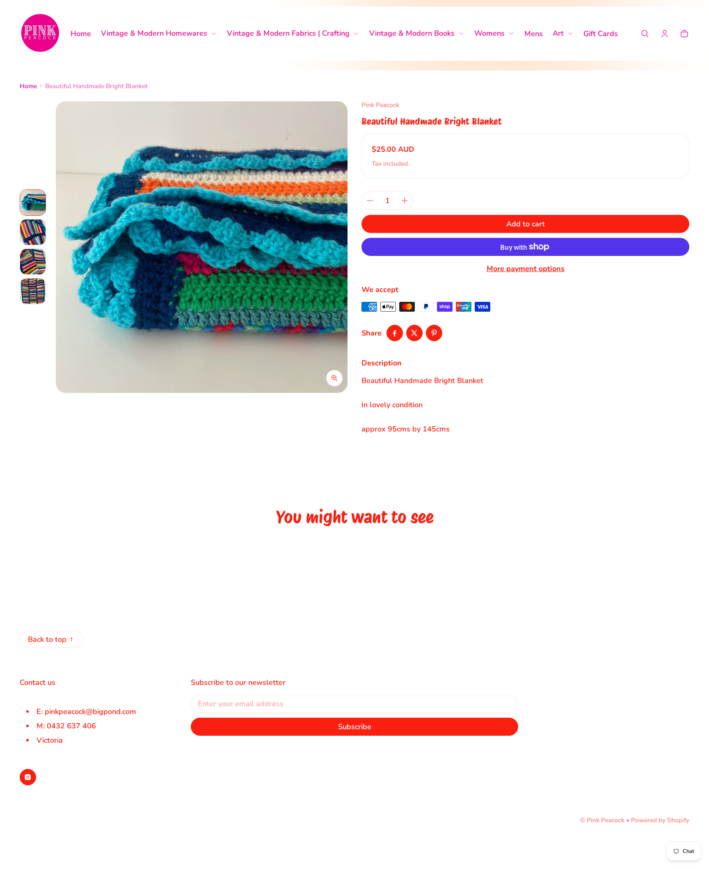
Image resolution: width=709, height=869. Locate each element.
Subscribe (354, 727)
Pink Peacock (605, 820)
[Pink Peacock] (40, 33)
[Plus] (404, 200)
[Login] (665, 34)
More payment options (526, 269)
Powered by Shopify (660, 820)
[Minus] (370, 200)
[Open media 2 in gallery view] (33, 232)
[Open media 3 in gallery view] (33, 262)
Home (28, 86)
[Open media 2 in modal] (202, 247)
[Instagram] (28, 777)
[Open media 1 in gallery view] (33, 202)
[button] (645, 34)
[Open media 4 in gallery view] (33, 291)
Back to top (47, 639)
